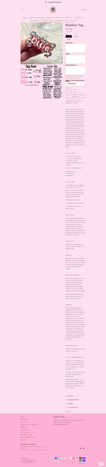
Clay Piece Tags (25, 429)
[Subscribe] (44, 448)
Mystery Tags (24, 419)
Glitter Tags (24, 427)
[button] (22, 9)
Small (68, 36)
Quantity (68, 88)
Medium (76, 36)
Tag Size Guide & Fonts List (28, 437)
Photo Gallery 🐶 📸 (26, 434)
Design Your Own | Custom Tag (29, 424)
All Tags (23, 417)
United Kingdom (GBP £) (28, 461)
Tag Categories (25, 432)
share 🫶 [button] (69, 411)
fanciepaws (83, 463)
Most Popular (24, 422)
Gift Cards (23, 440)
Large (68, 39)
